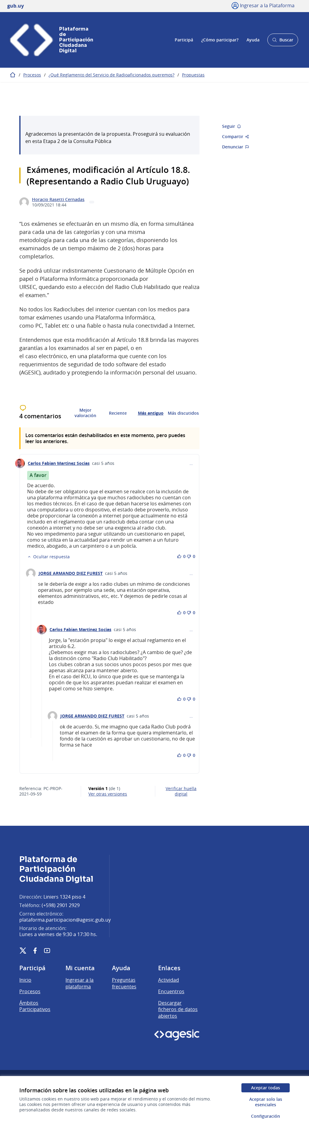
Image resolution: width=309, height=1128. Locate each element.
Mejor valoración (85, 412)
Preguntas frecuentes (124, 983)
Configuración (265, 1116)
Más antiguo (151, 413)
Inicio (25, 980)
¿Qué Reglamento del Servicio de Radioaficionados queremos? (111, 75)
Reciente (118, 413)
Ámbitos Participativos (34, 1006)
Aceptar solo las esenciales (265, 1101)
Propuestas (193, 75)
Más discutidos (183, 413)
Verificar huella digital (181, 791)
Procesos (32, 75)
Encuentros (171, 991)
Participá (184, 40)
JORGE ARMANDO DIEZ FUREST (71, 573)
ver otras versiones (107, 794)
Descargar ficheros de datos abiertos (178, 1009)
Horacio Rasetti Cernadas (58, 199)
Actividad (168, 980)
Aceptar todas (265, 1088)
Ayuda (253, 40)
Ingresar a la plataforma (79, 983)
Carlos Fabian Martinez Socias (59, 463)
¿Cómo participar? (219, 40)
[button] (48, 556)
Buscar (282, 41)
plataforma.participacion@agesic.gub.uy (65, 919)
